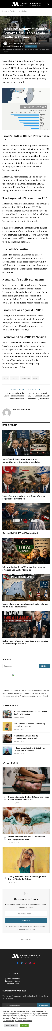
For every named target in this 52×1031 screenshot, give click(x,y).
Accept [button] (24, 1025)
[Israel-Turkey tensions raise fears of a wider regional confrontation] (26, 479)
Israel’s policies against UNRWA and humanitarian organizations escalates (21, 460)
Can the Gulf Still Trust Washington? (20, 533)
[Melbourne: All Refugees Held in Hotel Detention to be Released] (7, 750)
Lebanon (14, 378)
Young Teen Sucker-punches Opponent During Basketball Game (27, 877)
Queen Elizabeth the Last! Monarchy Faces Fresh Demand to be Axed (28, 798)
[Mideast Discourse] (26, 4)
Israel (6, 378)
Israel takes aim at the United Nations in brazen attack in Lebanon (14, 396)
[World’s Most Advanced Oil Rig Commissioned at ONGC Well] (7, 738)
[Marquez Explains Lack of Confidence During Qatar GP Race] (26, 820)
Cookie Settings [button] (11, 1025)
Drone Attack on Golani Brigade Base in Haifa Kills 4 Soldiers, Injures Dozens (39, 396)
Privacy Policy (22, 929)
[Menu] (4, 4)
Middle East (31, 47)
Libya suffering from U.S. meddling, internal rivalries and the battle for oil (23, 568)
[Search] (48, 4)
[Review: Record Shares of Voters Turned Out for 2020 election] (7, 714)
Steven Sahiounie (17, 43)
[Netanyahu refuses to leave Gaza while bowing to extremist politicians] (26, 624)
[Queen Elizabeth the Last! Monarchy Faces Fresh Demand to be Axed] (26, 780)
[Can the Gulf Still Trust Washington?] (26, 516)
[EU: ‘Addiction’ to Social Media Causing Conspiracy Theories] (7, 726)
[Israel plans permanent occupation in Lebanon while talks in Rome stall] (26, 587)
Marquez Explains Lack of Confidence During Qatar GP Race (26, 838)
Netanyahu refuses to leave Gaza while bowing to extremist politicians (25, 642)
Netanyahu (25, 378)
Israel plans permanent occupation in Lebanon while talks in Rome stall (25, 605)
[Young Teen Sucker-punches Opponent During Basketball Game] (26, 860)
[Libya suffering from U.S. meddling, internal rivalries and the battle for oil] (26, 551)
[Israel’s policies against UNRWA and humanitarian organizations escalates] (26, 443)
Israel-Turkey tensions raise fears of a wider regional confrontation (24, 497)
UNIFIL (35, 378)
